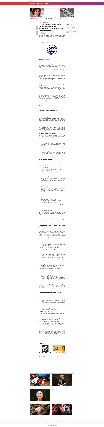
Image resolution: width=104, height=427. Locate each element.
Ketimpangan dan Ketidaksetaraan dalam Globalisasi (72, 29)
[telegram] (37, 31)
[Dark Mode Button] (72, 1)
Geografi (51, 1)
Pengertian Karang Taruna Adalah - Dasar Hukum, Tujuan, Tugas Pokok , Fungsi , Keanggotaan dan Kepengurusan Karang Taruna (58, 355)
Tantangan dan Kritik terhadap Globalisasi (71, 32)
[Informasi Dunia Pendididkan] (33, 1)
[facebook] (37, 26)
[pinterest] (37, 33)
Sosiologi (47, 1)
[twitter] (37, 28)
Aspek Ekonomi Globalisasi (71, 27)
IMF (39, 126)
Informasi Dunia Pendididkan (53, 425)
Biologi (44, 1)
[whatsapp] (37, 29)
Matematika (40, 1)
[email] (37, 34)
